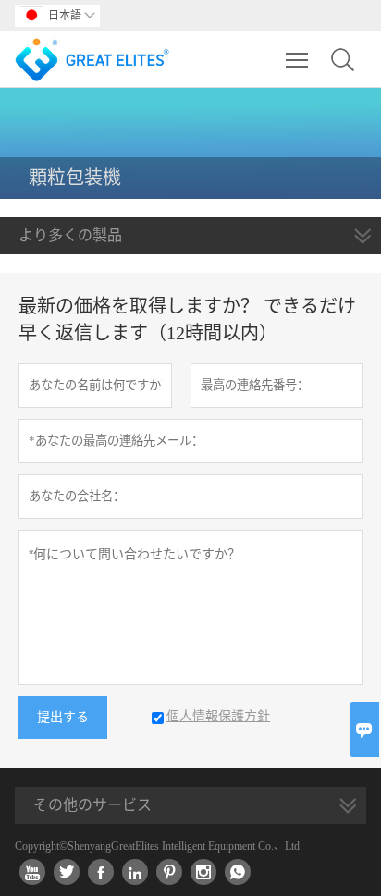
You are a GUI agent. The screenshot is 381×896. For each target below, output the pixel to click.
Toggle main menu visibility (297, 59)
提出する (63, 717)
